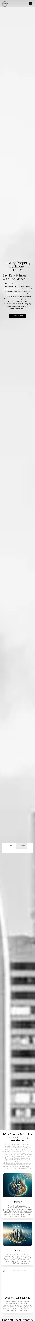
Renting (17, 1201)
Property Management (17, 1297)
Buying (17, 1250)
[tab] (12, 846)
